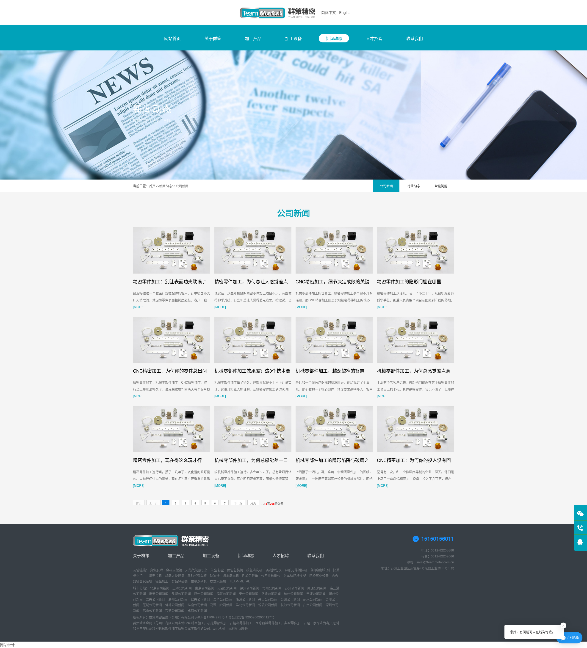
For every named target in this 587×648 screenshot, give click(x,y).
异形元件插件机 (296, 570)
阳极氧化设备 (319, 575)
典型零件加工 (294, 622)
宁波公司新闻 (316, 593)
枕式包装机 (218, 581)
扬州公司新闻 (203, 593)
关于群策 (213, 38)
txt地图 (243, 628)
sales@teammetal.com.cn (435, 562)
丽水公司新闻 (312, 599)
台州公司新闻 (290, 599)
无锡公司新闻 (227, 588)
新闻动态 (334, 38)
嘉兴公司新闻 (155, 599)
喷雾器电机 (231, 575)
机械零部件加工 (218, 622)
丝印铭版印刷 (320, 570)
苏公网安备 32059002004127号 (251, 617)
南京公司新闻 (204, 588)
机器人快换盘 (174, 575)
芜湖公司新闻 (152, 604)
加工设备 (293, 38)
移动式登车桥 (197, 575)
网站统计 (7, 644)
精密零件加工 (242, 622)
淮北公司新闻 (245, 604)
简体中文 (328, 12)
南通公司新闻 (317, 588)
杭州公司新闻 (293, 593)
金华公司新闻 (223, 599)
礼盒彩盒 (217, 570)
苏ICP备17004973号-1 (211, 617)
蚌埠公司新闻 (174, 604)
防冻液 (215, 575)
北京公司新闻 (159, 588)
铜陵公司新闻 (267, 604)
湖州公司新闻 (178, 599)
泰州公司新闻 (248, 593)
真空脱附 (156, 570)
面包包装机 (235, 570)
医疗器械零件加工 (268, 622)
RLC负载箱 (250, 575)
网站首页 (172, 38)
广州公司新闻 (312, 604)
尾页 (253, 503)
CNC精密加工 (194, 622)
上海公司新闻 (182, 588)
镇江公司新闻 (226, 593)
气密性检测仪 (270, 575)
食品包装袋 (180, 581)
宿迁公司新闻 (271, 593)
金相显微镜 (174, 570)
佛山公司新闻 (152, 610)
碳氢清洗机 (254, 570)
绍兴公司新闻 (200, 599)
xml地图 (219, 628)
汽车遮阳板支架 (295, 575)
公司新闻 (182, 185)
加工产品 (253, 38)
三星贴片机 (154, 575)
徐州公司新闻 (249, 588)
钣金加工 (161, 581)
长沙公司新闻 (290, 604)
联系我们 (414, 38)
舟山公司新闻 (267, 599)
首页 (152, 185)
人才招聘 (374, 38)
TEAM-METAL (239, 581)
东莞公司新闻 (174, 610)
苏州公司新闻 (294, 588)
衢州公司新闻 (245, 599)
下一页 (238, 503)
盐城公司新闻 (181, 593)
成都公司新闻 (197, 610)
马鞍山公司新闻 (221, 604)
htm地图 (232, 628)
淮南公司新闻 (197, 604)
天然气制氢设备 (196, 570)
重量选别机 (199, 581)
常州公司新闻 (272, 588)
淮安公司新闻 (158, 593)
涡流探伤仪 (274, 570)
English (345, 12)
